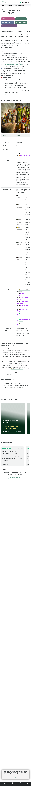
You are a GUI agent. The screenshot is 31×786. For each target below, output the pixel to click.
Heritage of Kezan (25, 290)
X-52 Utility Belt (24, 317)
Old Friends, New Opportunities (13, 64)
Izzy (14, 63)
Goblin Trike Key (24, 153)
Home (2, 5)
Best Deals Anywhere (19, 206)
